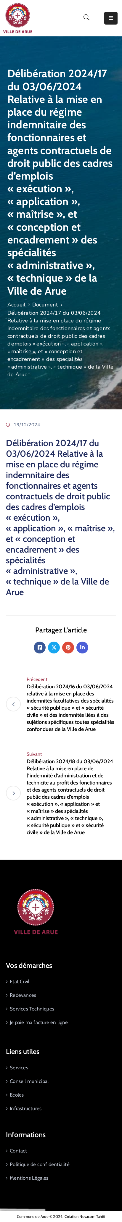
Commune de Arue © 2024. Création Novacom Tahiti (61, 1216)
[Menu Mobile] (111, 18)
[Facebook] (40, 647)
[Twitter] (54, 647)
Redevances (23, 995)
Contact (18, 1151)
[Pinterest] (68, 647)
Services (19, 1068)
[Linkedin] (82, 647)
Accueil (16, 304)
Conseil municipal (29, 1081)
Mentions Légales (29, 1178)
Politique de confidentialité (40, 1164)
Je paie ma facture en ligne (39, 1022)
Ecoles (17, 1095)
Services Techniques (32, 1009)
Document (45, 304)
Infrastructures (25, 1108)
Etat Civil (19, 981)
